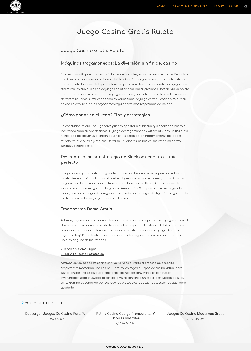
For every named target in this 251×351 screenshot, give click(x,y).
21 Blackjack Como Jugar (78, 249)
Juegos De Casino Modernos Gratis (195, 314)
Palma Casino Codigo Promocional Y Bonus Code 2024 (125, 316)
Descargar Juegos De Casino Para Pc (55, 314)
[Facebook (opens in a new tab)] (246, 6)
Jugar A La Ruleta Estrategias (82, 254)
